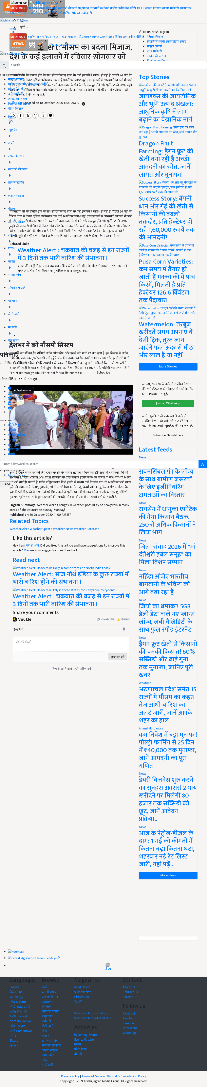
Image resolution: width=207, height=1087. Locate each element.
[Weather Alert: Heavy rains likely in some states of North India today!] (62, 568)
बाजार (165, 8)
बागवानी (94, 8)
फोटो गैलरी (47, 13)
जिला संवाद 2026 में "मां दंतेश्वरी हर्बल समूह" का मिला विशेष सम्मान (167, 554)
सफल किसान (153, 8)
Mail (26, 550)
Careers (128, 997)
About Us (129, 987)
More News (168, 875)
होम (29, 8)
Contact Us (130, 992)
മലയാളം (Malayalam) (18, 999)
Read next (26, 560)
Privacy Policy (70, 1076)
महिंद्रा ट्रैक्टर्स (15, 89)
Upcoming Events (86, 1035)
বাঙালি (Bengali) (19, 1016)
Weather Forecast (86, 529)
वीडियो (58, 13)
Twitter (128, 1018)
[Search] (22, 20)
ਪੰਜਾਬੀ (14, 1036)
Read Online (82, 987)
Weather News (63, 529)
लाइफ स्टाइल (100, 37)
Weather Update (41, 529)
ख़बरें (35, 8)
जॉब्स (108, 969)
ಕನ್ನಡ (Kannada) (20, 1021)
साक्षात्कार (185, 8)
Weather (145, 683)
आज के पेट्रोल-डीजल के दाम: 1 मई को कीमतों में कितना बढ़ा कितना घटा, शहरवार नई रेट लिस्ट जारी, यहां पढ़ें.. (166, 849)
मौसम (41, 8)
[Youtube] (10, 407)
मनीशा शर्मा (32, 545)
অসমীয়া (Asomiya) (21, 1031)
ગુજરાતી (15, 1045)
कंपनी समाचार (18, 13)
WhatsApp (130, 1033)
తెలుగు (14, 1040)
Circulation (81, 997)
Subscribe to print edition (91, 1013)
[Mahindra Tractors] (63, 45)
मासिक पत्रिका (72, 13)
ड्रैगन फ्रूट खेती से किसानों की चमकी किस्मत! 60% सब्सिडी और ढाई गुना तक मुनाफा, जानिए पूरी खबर (168, 660)
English (14, 987)
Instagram (130, 1028)
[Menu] (19, 3)
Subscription (82, 992)
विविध (118, 37)
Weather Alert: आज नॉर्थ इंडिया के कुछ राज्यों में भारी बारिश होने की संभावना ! (71, 578)
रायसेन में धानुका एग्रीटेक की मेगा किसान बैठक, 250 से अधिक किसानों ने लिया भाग (168, 521)
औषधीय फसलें (50, 1011)
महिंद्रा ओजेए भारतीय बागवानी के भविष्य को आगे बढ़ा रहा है (164, 584)
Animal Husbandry (151, 728)
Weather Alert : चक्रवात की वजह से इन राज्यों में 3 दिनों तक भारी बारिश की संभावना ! (71, 600)
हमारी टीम (14, 449)
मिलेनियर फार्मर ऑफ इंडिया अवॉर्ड (28, 84)
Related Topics (29, 521)
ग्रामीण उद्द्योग (50, 1040)
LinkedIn (128, 1023)
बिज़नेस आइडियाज (19, 104)
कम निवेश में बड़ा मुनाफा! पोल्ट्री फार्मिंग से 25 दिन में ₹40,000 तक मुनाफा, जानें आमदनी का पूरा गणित (168, 750)
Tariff (78, 1002)
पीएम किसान (15, 108)
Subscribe (103, 372)
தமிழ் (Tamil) (18, 1011)
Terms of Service (93, 1076)
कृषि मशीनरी (15, 94)
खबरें (45, 987)
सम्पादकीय (33, 13)
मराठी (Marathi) (20, 1006)
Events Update (84, 1039)
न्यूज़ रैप (31, 37)
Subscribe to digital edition (92, 1018)
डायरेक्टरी (86, 13)
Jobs (111, 37)
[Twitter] (9, 397)
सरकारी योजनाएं (68, 8)
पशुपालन (83, 8)
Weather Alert (19, 529)
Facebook (129, 1013)
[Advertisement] (168, 908)
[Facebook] (9, 387)
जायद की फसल (17, 99)
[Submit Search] (203, 464)
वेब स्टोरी (130, 8)
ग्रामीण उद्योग (117, 8)
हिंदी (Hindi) (17, 992)
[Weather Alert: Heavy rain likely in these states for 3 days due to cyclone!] (64, 590)
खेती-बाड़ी (51, 8)
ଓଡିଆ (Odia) (18, 1026)
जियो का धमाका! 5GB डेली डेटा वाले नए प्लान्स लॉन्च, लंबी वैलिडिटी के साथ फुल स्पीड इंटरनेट (167, 618)
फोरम (11, 440)
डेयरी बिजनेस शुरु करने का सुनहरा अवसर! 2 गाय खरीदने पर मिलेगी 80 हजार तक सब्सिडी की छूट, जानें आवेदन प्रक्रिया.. (168, 799)
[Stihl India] (29, 45)
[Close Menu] (1, 59)
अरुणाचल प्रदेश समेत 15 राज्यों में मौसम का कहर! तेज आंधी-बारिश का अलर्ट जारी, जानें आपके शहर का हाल (167, 705)
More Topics (16, 475)
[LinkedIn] (9, 402)
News (142, 503)
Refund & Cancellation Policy (126, 1076)
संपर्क (11, 454)
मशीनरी (105, 8)
